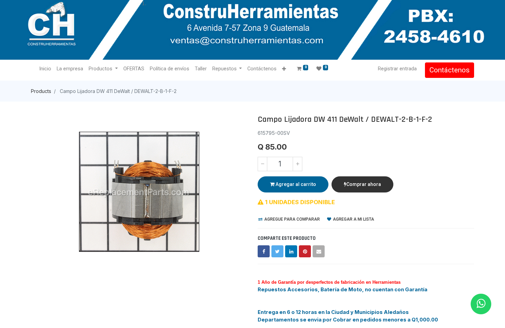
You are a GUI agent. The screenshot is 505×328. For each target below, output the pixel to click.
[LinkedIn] (291, 251)
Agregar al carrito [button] (295, 184)
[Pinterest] (305, 251)
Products (41, 91)
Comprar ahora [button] (363, 184)
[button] (284, 69)
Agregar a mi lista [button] (353, 219)
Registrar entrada (397, 69)
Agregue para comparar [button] (291, 219)
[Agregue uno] (297, 164)
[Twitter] (277, 251)
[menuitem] (45, 68)
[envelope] (319, 251)
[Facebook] (264, 251)
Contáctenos (449, 70)
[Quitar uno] (262, 164)
